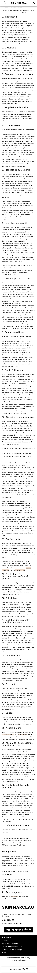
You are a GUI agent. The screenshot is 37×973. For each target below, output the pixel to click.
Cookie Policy (20, 570)
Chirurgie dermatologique (12, 950)
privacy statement (8, 734)
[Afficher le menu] (3, 3)
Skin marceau (7, 937)
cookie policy (22, 734)
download (14, 896)
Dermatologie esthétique (12, 946)
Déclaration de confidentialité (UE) (18, 957)
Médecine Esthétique (10, 943)
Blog (4, 953)
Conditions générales (19, 960)
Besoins (5, 940)
